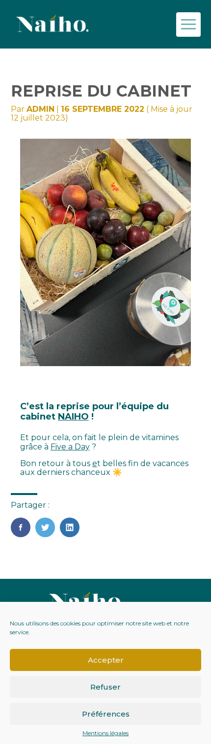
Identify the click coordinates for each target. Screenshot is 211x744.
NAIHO (73, 416)
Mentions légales (105, 733)
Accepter (106, 660)
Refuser (105, 687)
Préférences (106, 714)
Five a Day (70, 446)
